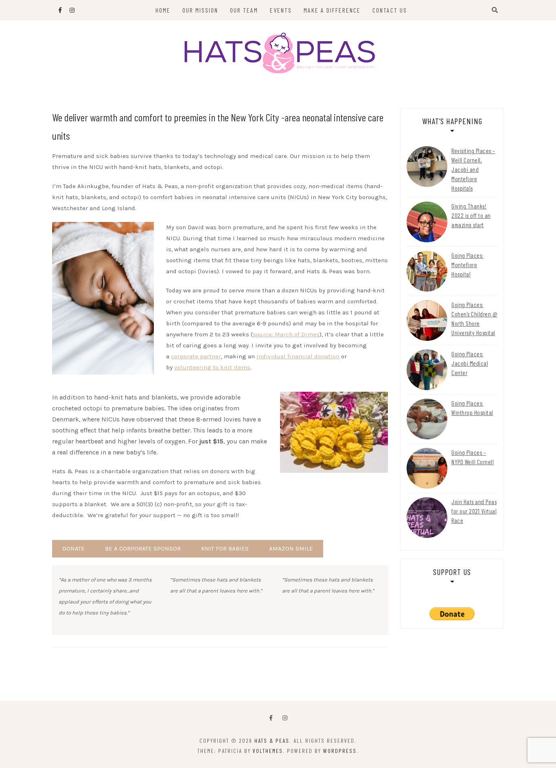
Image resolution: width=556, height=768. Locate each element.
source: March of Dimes (286, 334)
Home (163, 10)
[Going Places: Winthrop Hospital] (427, 419)
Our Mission (200, 10)
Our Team (244, 10)
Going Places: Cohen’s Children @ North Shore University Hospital (474, 318)
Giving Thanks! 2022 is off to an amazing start (471, 215)
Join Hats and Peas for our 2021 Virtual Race (474, 511)
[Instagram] (284, 718)
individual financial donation (297, 356)
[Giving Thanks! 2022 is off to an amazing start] (427, 222)
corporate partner (196, 356)
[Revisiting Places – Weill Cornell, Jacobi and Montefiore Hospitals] (427, 166)
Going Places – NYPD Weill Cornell (472, 457)
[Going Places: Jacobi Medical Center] (427, 369)
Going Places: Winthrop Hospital (472, 407)
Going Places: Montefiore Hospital (467, 265)
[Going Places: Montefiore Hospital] (427, 271)
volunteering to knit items (212, 367)
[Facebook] (271, 718)
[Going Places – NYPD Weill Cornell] (427, 468)
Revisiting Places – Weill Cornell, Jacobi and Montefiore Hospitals (473, 169)
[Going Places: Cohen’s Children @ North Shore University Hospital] (427, 320)
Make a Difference (332, 10)
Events (281, 10)
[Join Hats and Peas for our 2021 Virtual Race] (427, 517)
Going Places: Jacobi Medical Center (469, 363)
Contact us (389, 10)
